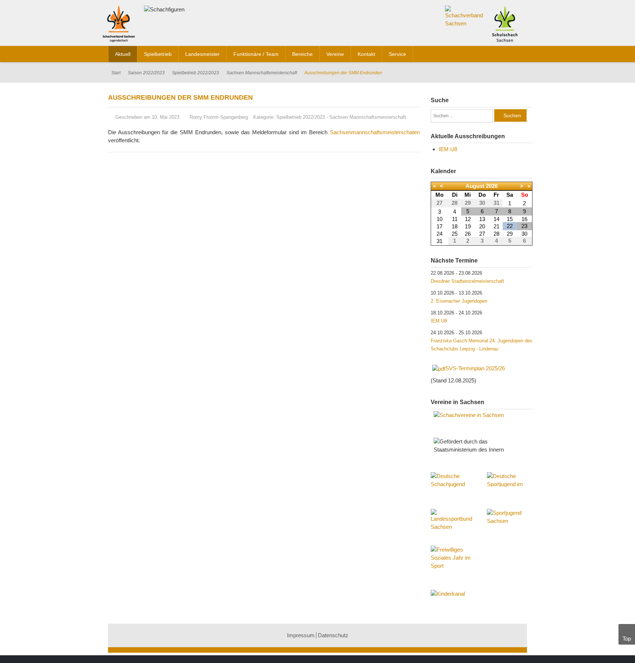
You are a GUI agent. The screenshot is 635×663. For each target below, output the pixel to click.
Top (627, 638)
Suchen (512, 115)
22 (510, 226)
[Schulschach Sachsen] (504, 23)
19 (468, 226)
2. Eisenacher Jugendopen (459, 301)
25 (455, 234)
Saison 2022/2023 (146, 72)
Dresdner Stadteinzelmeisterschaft (467, 281)
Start (116, 72)
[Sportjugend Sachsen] (509, 520)
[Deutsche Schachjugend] (453, 487)
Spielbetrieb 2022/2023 (195, 72)
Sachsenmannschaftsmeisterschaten (375, 132)
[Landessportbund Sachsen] (453, 523)
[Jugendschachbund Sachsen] (121, 25)
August (475, 186)
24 (439, 234)
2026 (492, 186)
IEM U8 (448, 149)
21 (496, 226)
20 (482, 226)
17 (439, 226)
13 (482, 219)
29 (510, 234)
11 (455, 219)
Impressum (301, 635)
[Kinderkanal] (482, 594)
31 (439, 241)
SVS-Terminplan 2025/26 (475, 368)
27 (482, 234)
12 (468, 219)
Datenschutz (333, 635)
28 (496, 234)
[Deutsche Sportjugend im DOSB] (509, 479)
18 (455, 226)
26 (468, 234)
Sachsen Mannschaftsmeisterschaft (261, 72)
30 (524, 234)
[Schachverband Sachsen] (464, 16)
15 (510, 219)
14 (496, 219)
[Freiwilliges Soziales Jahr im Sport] (453, 558)
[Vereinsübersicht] (482, 415)
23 (524, 226)
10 (439, 219)
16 (524, 219)
